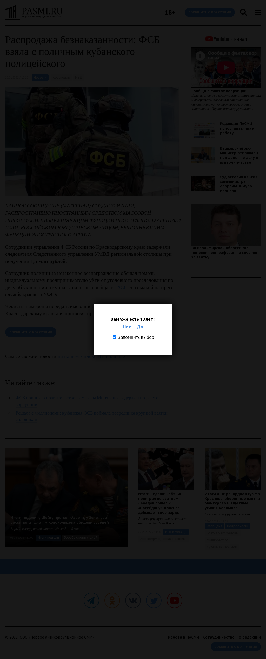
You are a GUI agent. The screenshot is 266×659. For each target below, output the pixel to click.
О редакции (249, 637)
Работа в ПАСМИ (183, 637)
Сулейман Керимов (222, 547)
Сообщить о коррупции (209, 12)
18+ (170, 12)
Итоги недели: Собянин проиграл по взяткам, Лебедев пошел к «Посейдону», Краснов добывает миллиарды (160, 503)
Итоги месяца (176, 532)
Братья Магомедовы (222, 533)
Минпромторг (217, 540)
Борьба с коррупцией (80, 537)
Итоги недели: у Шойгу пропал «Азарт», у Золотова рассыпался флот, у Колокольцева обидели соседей (59, 520)
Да (140, 326)
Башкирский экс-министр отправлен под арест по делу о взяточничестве (239, 155)
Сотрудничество (219, 637)
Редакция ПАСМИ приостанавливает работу (238, 128)
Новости (40, 77)
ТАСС (120, 287)
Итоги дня (214, 526)
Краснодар (61, 77)
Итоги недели (48, 537)
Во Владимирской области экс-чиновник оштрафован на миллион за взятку (224, 253)
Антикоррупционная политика (163, 539)
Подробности (237, 526)
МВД (78, 77)
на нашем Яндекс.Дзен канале (91, 356)
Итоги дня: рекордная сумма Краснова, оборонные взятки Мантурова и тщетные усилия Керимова (232, 501)
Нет (127, 326)
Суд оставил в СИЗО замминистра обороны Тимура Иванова (238, 183)
